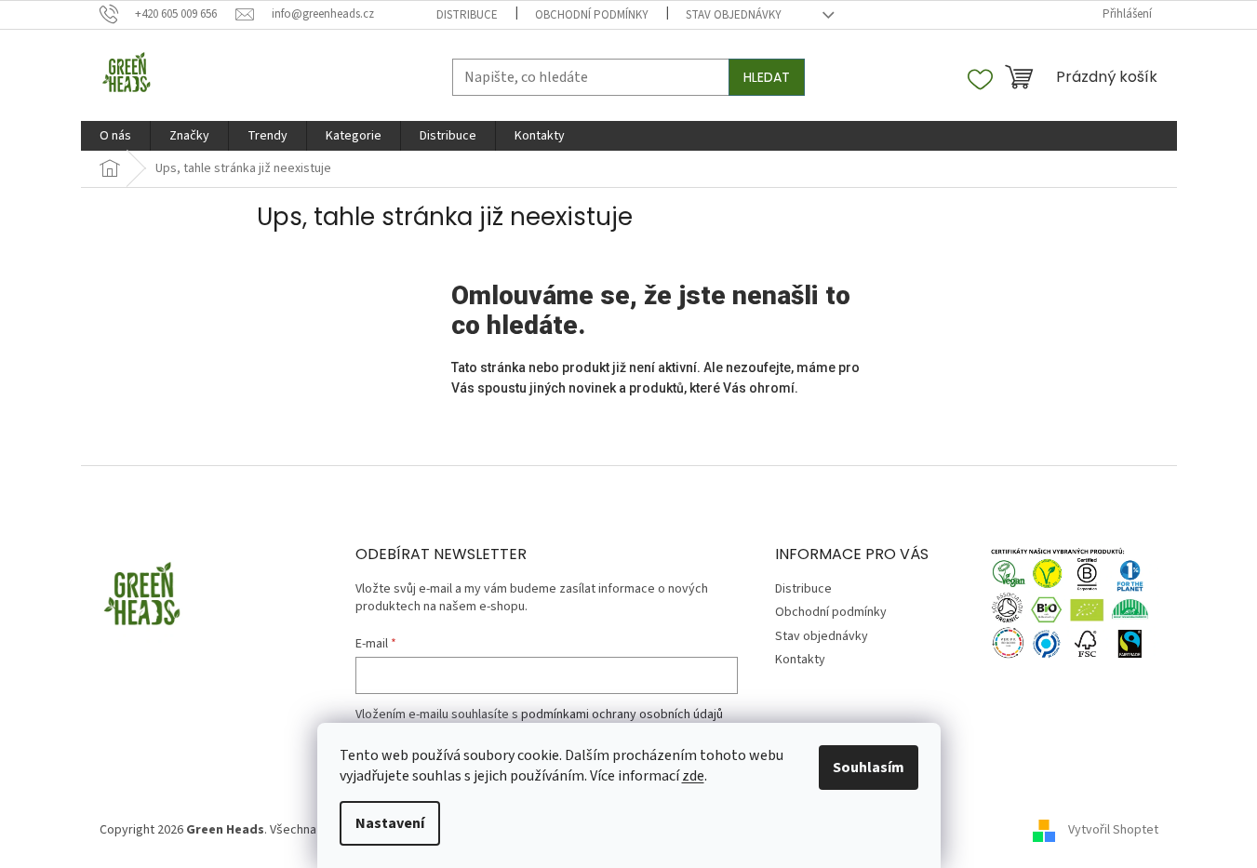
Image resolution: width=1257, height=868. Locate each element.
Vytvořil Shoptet (1113, 830)
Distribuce (467, 15)
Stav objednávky (734, 15)
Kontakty (800, 659)
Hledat (766, 77)
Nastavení (389, 823)
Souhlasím (868, 767)
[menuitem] (115, 136)
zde (693, 776)
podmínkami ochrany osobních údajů (622, 714)
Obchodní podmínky (592, 15)
